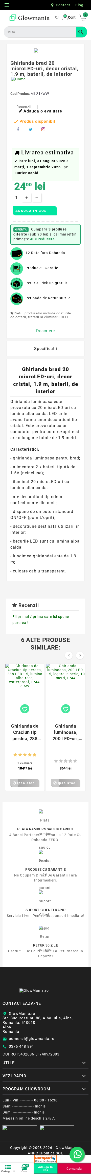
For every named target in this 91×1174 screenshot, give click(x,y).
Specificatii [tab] (45, 348)
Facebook (18, 129)
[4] (30, 755)
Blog (79, 5)
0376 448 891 (21, 1046)
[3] (25, 755)
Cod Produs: (20, 94)
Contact (63, 5)
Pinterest (43, 129)
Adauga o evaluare (43, 111)
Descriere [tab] (45, 330)
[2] (20, 755)
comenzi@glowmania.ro (32, 1038)
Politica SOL (52, 1153)
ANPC (33, 1153)
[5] (34, 755)
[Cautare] (81, 32)
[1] (15, 755)
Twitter (31, 129)
